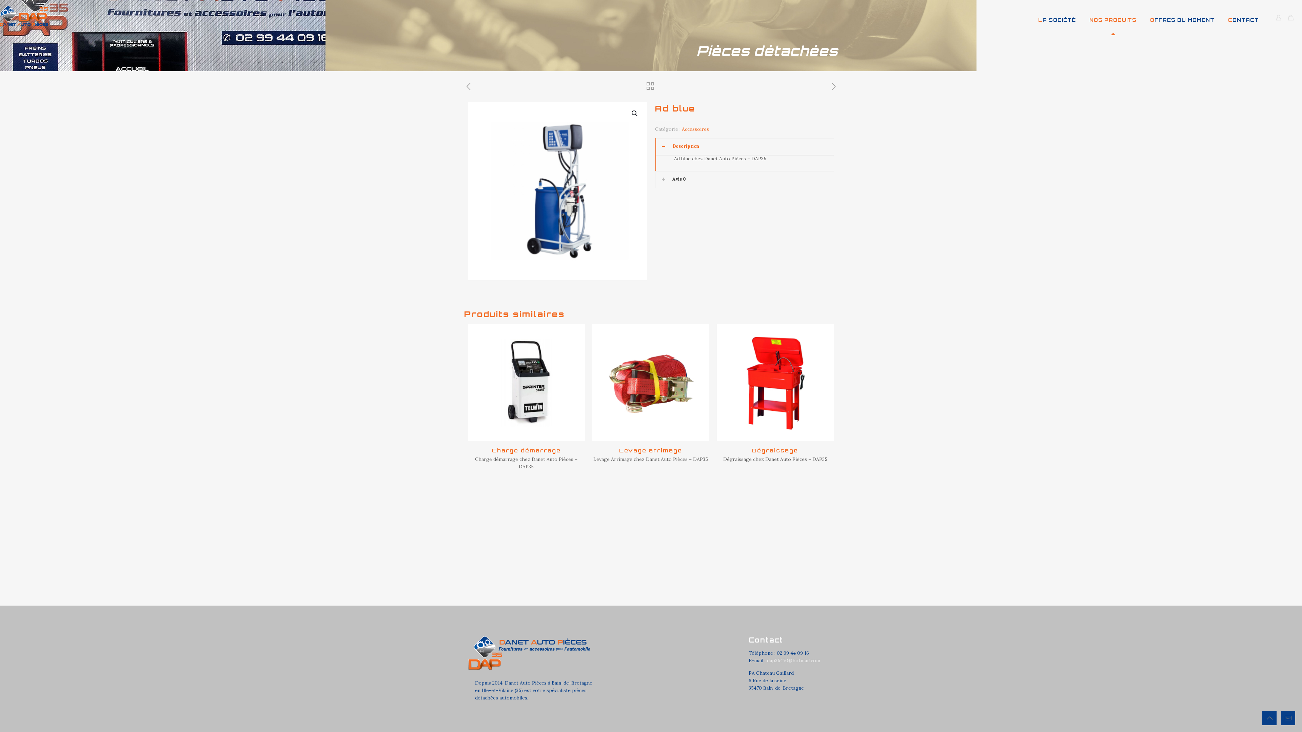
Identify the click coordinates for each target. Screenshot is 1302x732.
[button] (635, 113)
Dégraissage (775, 450)
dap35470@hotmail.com (793, 660)
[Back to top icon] (1269, 718)
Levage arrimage (650, 450)
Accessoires (695, 129)
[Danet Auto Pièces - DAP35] (24, 15)
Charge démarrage (526, 450)
